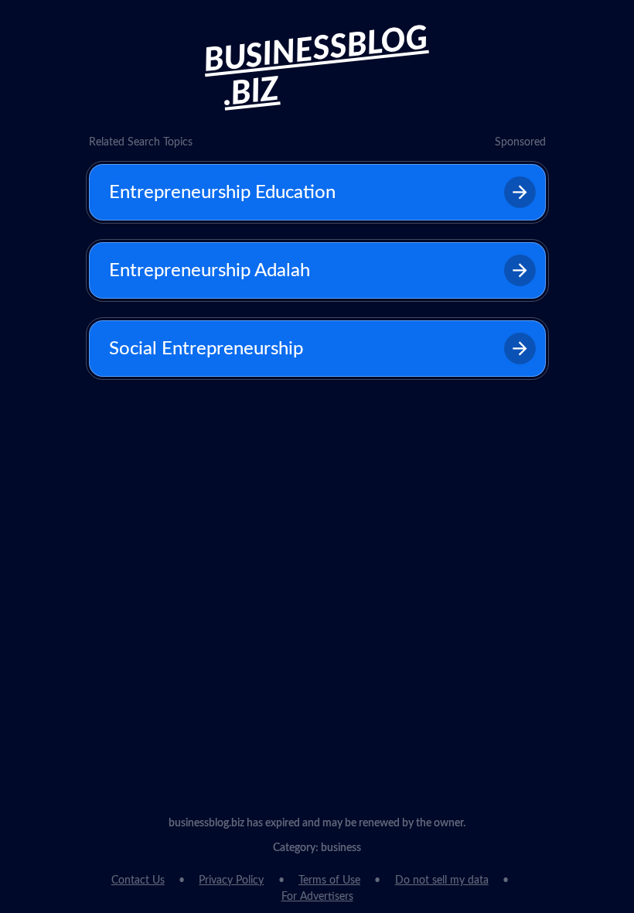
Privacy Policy (231, 880)
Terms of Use (329, 880)
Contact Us (138, 880)
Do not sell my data (442, 880)
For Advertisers (317, 896)
